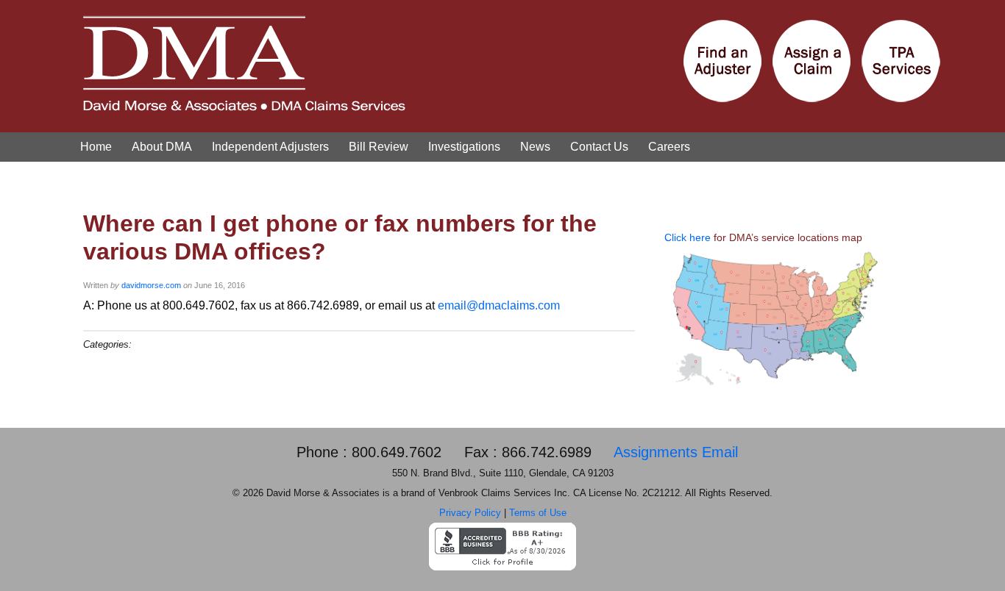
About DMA (162, 146)
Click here (687, 237)
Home (96, 146)
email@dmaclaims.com (499, 305)
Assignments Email (676, 452)
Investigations (464, 146)
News (535, 146)
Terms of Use (538, 512)
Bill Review (378, 146)
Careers (669, 146)
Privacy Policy (470, 512)
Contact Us (599, 146)
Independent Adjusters (270, 146)
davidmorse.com (151, 285)
